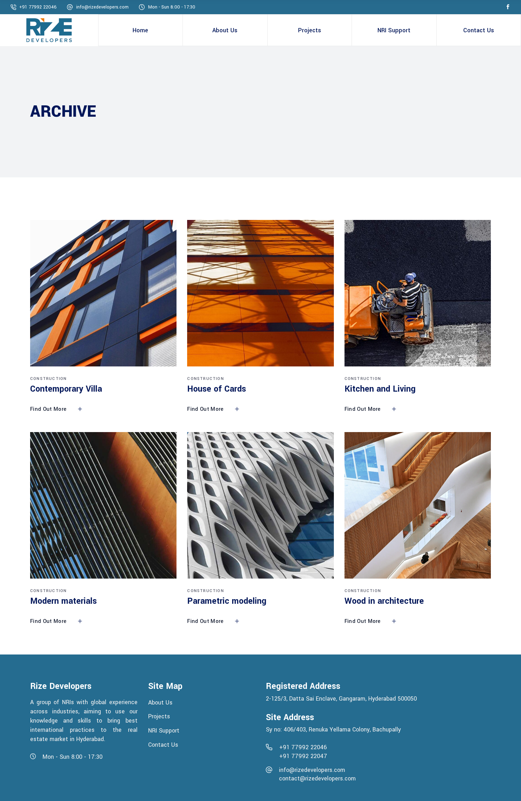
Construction (48, 378)
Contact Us (163, 744)
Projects (160, 716)
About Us (161, 702)
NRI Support (163, 731)
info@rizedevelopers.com (102, 7)
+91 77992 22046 (38, 7)
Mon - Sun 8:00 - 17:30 (171, 7)
